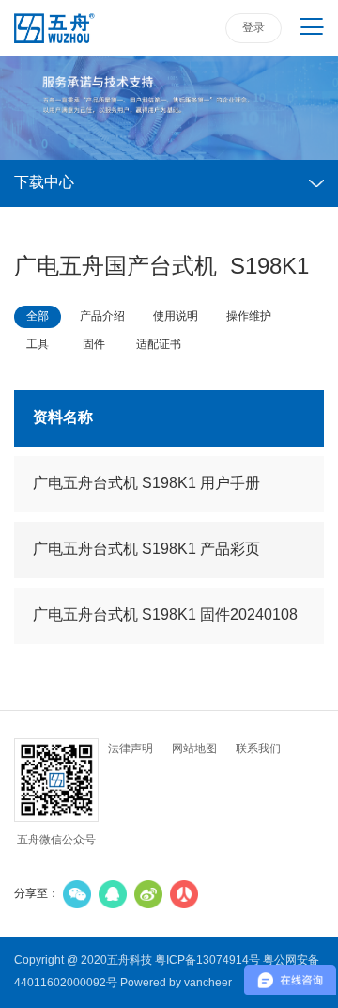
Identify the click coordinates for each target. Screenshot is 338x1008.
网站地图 (194, 749)
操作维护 (248, 316)
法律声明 (130, 749)
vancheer (208, 983)
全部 (37, 316)
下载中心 (44, 183)
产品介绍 (102, 316)
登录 (253, 28)
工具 (37, 345)
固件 (94, 345)
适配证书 (158, 345)
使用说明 (175, 316)
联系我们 (258, 749)
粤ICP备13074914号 (207, 960)
